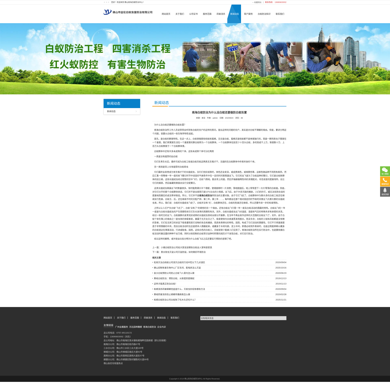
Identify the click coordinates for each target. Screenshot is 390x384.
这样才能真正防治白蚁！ (165, 283)
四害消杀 (221, 14)
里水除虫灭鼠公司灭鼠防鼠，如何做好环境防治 (183, 252)
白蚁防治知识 (264, 14)
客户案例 (248, 14)
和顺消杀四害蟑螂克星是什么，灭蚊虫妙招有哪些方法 (179, 289)
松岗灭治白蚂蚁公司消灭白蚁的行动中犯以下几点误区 (179, 262)
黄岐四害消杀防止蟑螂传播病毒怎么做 (172, 294)
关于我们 (180, 14)
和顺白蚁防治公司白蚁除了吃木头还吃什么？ (175, 299)
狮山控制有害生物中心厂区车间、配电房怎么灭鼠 (177, 267)
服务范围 (207, 14)
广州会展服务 (121, 327)
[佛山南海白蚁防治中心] (128, 9)
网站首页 (166, 14)
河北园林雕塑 (135, 327)
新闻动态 (234, 14)
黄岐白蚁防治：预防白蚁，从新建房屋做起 (174, 278)
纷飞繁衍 (182, 175)
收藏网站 (257, 2)
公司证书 (193, 14)
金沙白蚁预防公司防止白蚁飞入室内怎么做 (174, 273)
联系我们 (280, 14)
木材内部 (225, 226)
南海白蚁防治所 (161, 130)
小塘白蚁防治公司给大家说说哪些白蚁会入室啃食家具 (186, 247)
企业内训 (161, 327)
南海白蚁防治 (149, 327)
